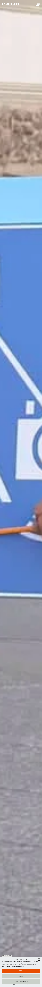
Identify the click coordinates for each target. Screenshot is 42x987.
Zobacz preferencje (21, 981)
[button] (39, 960)
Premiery (5, 956)
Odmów (21, 976)
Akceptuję (21, 970)
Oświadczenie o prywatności (21, 985)
